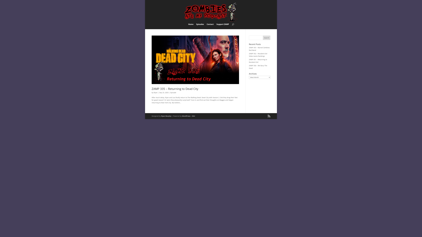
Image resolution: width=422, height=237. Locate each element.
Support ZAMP (222, 24)
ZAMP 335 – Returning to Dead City (175, 89)
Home (190, 24)
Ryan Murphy (166, 116)
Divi (193, 116)
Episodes (200, 24)
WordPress (186, 116)
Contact (210, 24)
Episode (173, 93)
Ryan (155, 93)
